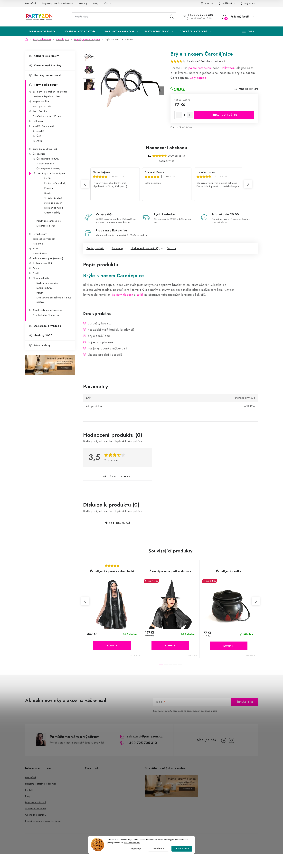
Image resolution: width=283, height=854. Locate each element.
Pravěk (36, 273)
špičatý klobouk (122, 295)
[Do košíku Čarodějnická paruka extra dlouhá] (112, 645)
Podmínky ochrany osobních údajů (43, 821)
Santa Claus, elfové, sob (45, 149)
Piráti (35, 248)
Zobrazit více (166, 161)
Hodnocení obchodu (166, 147)
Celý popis (197, 78)
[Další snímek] (161, 90)
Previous (85, 184)
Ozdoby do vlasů (53, 198)
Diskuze (171, 248)
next (256, 601)
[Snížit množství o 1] (179, 115)
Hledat (171, 16)
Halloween (38, 121)
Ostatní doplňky (52, 212)
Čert (39, 135)
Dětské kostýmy (44, 287)
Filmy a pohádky (41, 278)
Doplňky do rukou (53, 207)
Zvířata (36, 268)
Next (248, 184)
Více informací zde (132, 843)
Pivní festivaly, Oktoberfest (46, 315)
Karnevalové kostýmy (47, 65)
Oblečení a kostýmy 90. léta (47, 116)
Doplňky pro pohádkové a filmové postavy (54, 300)
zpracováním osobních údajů (202, 710)
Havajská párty (40, 234)
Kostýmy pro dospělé (47, 283)
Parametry (117, 248)
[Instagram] (231, 740)
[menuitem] (43, 31)
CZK (207, 3)
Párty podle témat (46, 85)
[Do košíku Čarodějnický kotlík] (228, 646)
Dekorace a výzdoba (47, 326)
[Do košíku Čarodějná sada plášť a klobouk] (170, 645)
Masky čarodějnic (45, 163)
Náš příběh (30, 3)
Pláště (47, 178)
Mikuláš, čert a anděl (43, 126)
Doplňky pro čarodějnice (51, 173)
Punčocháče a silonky (55, 183)
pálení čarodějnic (200, 68)
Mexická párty (40, 253)
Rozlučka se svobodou (44, 238)
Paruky (40, 292)
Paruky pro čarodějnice (49, 220)
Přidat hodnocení (117, 476)
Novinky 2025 (43, 335)
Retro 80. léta (40, 111)
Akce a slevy (42, 345)
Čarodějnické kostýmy (48, 158)
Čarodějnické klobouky (48, 168)
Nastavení (136, 848)
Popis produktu (95, 248)
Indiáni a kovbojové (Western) (48, 258)
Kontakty (83, 3)
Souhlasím (183, 848)
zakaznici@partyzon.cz (145, 736)
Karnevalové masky (46, 56)
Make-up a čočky (53, 202)
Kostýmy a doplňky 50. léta (46, 96)
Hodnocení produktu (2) (145, 248)
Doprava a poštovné (35, 802)
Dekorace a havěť (46, 225)
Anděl (40, 140)
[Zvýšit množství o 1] (190, 115)
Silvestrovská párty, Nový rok (47, 310)
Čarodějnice (39, 153)
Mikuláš (40, 131)
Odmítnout (158, 848)
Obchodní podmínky (35, 814)
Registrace (250, 3)
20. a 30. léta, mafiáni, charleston (50, 91)
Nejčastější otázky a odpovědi (57, 3)
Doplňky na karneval (47, 75)
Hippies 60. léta (41, 101)
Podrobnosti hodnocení (213, 61)
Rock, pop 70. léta (42, 106)
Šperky (47, 193)
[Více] (248, 31)
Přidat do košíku (224, 115)
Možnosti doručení (248, 88)
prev (85, 601)
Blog (95, 3)
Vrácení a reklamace (35, 808)
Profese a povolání (42, 263)
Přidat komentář (117, 523)
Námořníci (38, 243)
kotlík (139, 295)
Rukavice (48, 188)
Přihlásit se (244, 701)
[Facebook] (223, 740)
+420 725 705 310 (200, 15)
